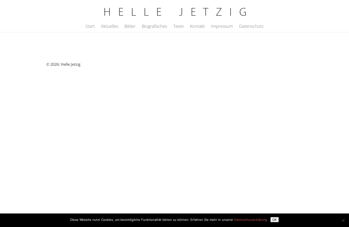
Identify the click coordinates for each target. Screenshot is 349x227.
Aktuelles (109, 26)
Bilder (130, 26)
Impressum (222, 26)
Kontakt (197, 26)
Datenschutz (251, 26)
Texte (178, 26)
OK (274, 220)
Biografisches (154, 26)
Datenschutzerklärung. (251, 220)
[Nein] (343, 220)
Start (90, 26)
